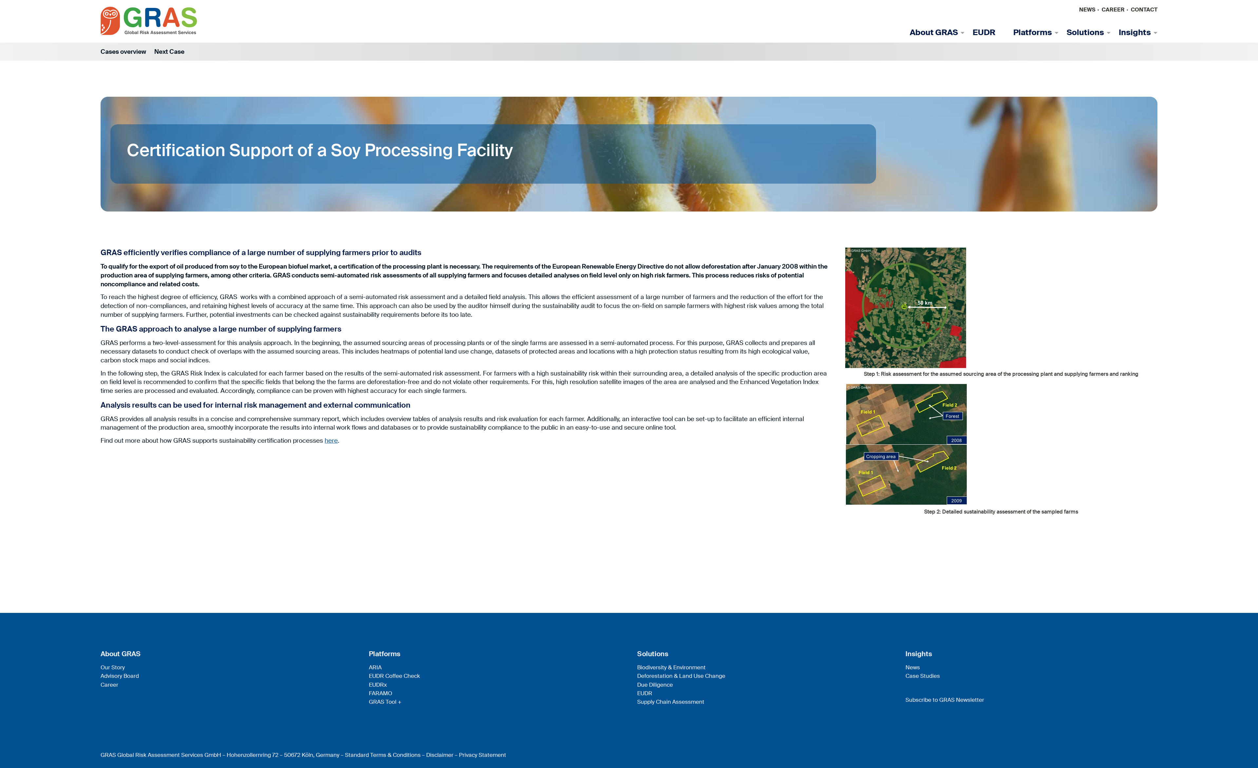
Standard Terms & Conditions (383, 754)
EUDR (984, 32)
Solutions (1085, 32)
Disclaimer (439, 754)
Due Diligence (655, 684)
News (1087, 10)
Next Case (169, 52)
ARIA (375, 667)
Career (1113, 10)
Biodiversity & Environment (671, 667)
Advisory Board (120, 675)
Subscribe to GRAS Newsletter (944, 699)
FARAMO (380, 693)
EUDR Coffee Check (394, 675)
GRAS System (149, 21)
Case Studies (922, 675)
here (331, 440)
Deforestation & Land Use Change (681, 675)
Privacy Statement (482, 754)
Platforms (1032, 32)
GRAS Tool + (385, 701)
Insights (1135, 32)
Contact (1144, 10)
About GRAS (934, 32)
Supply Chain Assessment (670, 701)
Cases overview (123, 52)
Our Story (113, 667)
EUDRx (378, 684)
